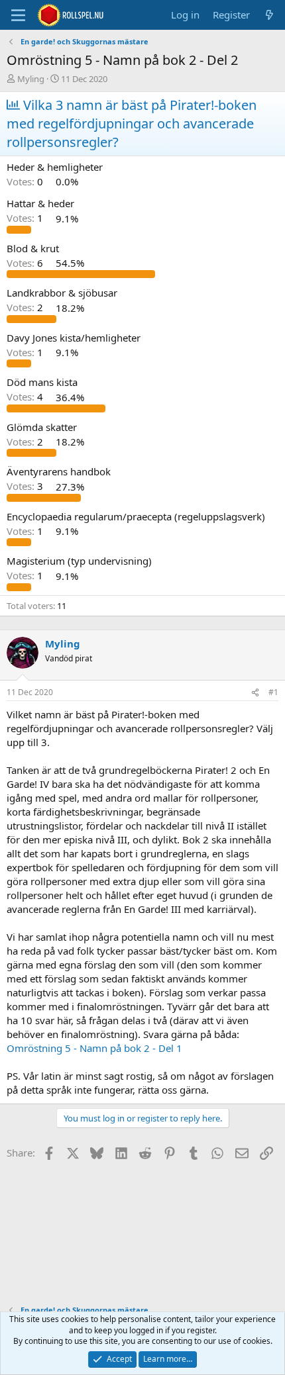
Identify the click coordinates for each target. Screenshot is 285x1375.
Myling (30, 79)
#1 (273, 692)
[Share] (255, 692)
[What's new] (269, 15)
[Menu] (18, 15)
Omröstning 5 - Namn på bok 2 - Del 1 (94, 1048)
